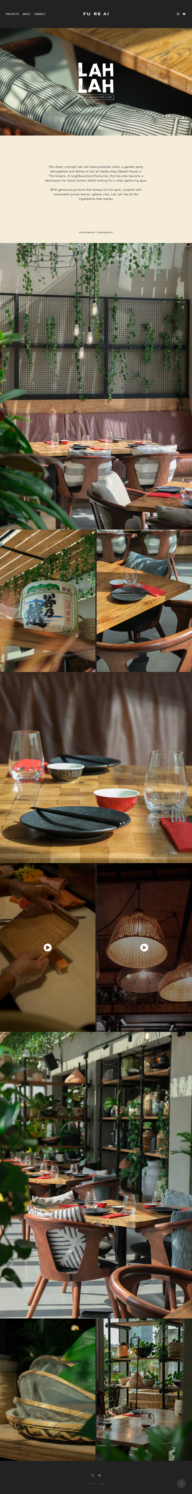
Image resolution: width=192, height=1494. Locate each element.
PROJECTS (12, 14)
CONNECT (40, 14)
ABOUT (26, 14)
